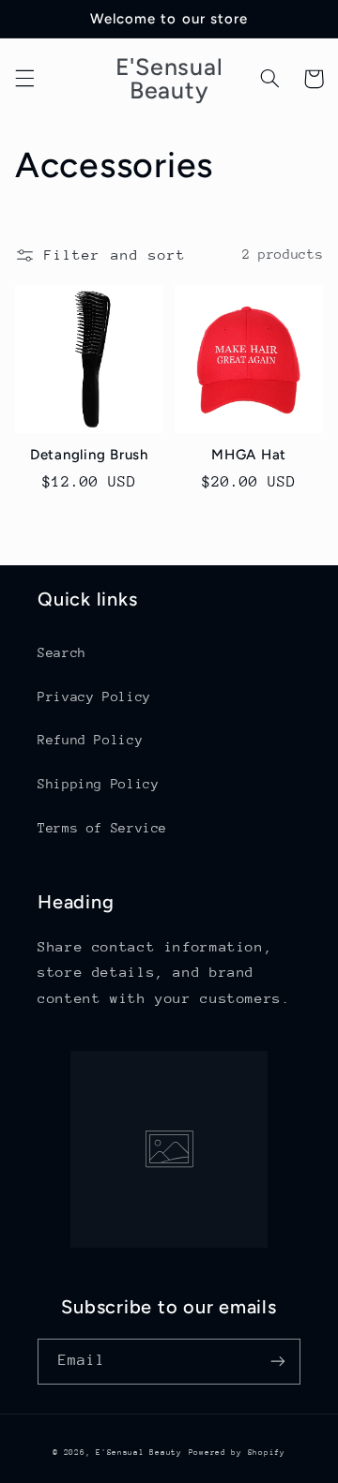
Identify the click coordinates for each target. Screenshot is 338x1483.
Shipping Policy (98, 783)
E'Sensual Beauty (139, 1452)
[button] (24, 78)
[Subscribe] (278, 1362)
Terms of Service (102, 827)
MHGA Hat (248, 454)
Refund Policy (90, 739)
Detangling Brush (89, 454)
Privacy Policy (94, 696)
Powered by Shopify (237, 1452)
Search (62, 652)
